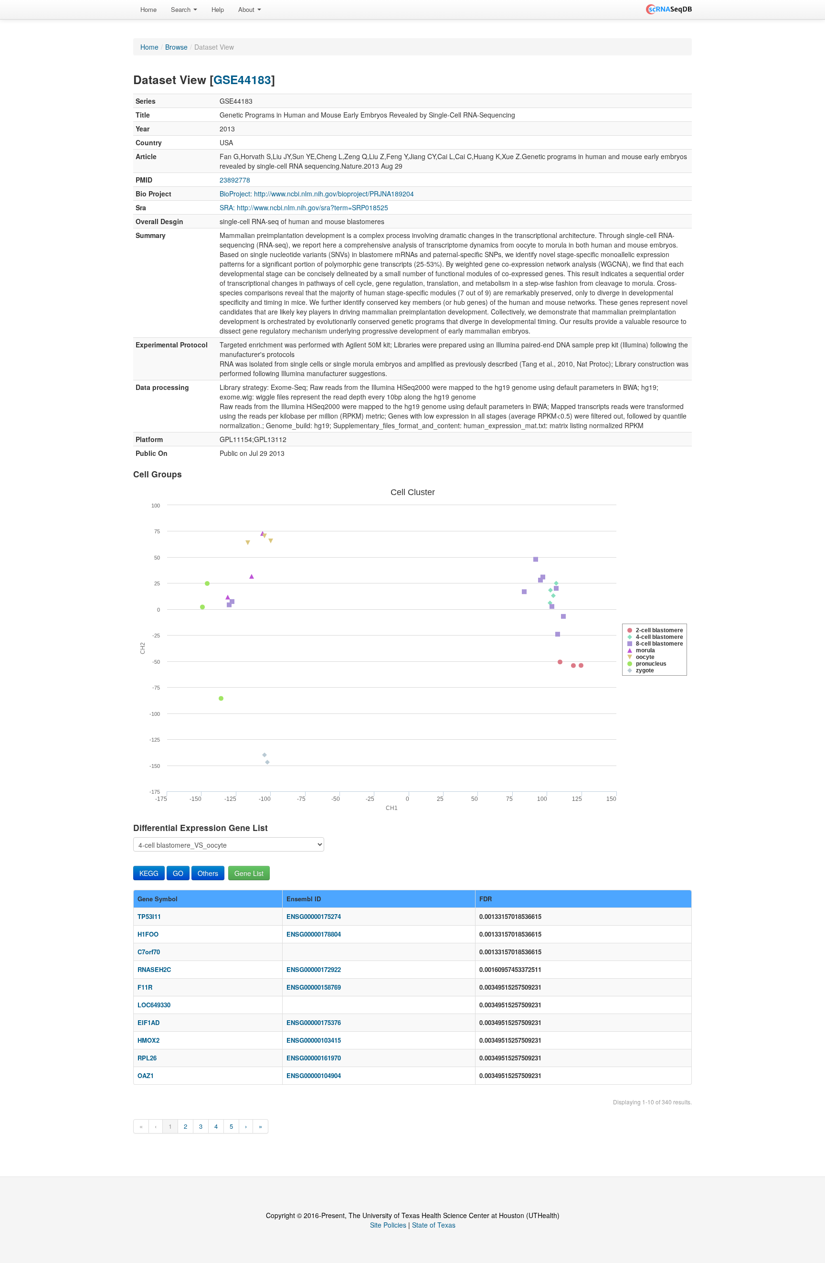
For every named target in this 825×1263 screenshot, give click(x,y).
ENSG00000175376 (313, 1022)
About (247, 9)
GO (178, 873)
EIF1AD (148, 1022)
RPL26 (147, 1057)
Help (218, 9)
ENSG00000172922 (313, 969)
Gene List (249, 873)
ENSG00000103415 (313, 1040)
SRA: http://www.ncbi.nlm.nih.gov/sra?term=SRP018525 (304, 207)
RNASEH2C (154, 969)
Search (181, 9)
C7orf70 (149, 951)
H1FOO (148, 934)
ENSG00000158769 (313, 987)
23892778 (235, 179)
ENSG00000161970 (313, 1057)
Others (208, 873)
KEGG (149, 873)
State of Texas (433, 1225)
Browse (176, 47)
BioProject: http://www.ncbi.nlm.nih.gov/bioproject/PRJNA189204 (317, 193)
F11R (145, 987)
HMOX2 (148, 1040)
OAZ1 (146, 1075)
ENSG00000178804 (313, 934)
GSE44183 (242, 79)
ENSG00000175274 (313, 916)
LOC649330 (154, 1004)
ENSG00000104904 (313, 1075)
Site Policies (388, 1225)
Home (148, 9)
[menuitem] (148, 9)
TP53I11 (149, 916)
